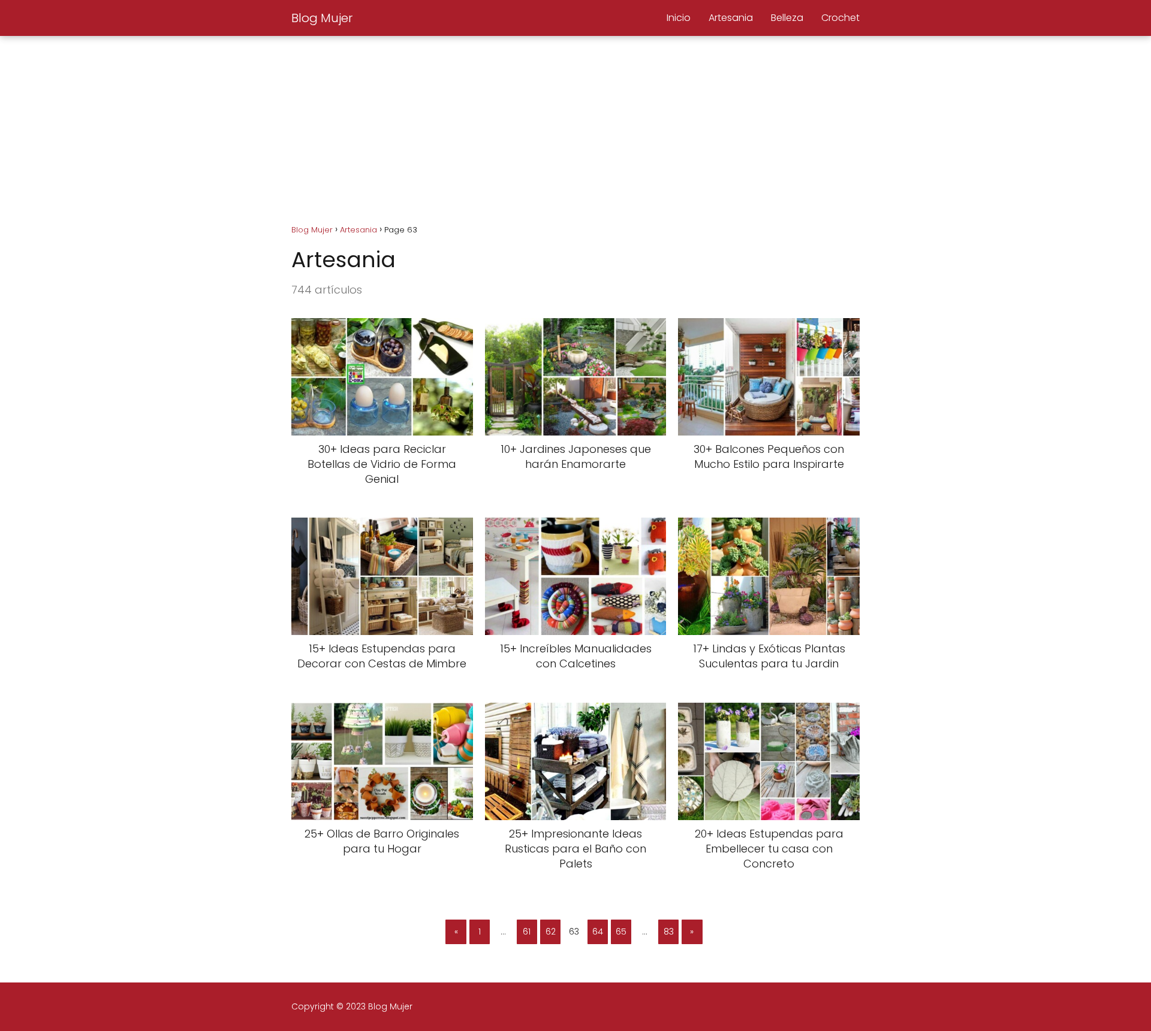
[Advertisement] (575, 126)
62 (551, 932)
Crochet (840, 18)
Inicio (679, 18)
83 (669, 932)
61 (527, 932)
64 (597, 932)
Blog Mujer (321, 18)
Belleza (787, 18)
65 (621, 932)
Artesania (731, 18)
